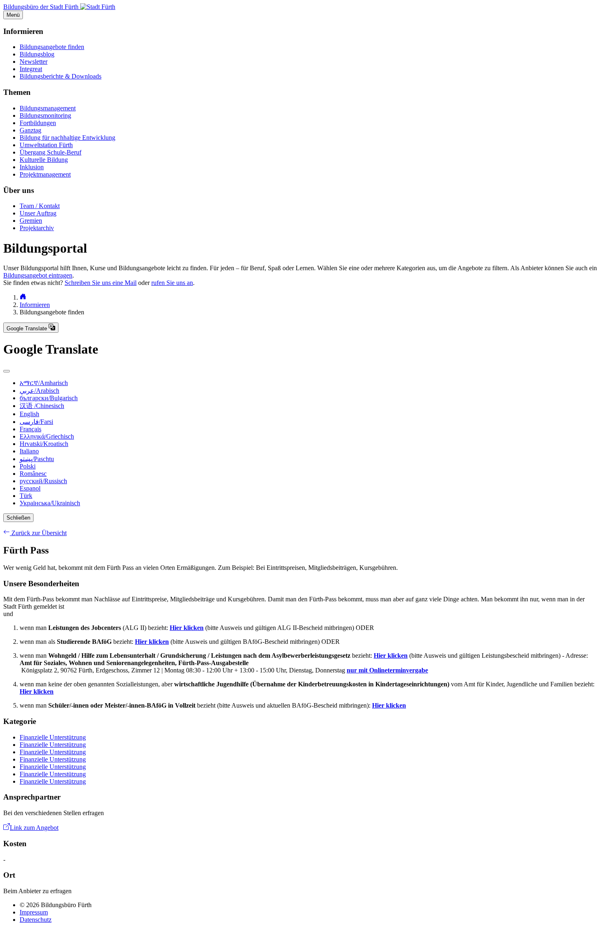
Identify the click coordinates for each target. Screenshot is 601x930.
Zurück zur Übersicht (38, 532)
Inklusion (32, 167)
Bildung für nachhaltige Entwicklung (67, 137)
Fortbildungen (38, 122)
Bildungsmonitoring (45, 115)
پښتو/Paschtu (37, 458)
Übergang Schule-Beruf (50, 152)
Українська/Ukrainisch (50, 503)
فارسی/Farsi (36, 421)
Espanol (30, 488)
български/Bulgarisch (49, 397)
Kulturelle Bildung (44, 159)
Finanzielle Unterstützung (53, 737)
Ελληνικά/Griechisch (47, 436)
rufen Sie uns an (172, 282)
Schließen (18, 518)
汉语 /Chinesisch (42, 405)
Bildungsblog (37, 54)
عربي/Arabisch (39, 390)
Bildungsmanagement (48, 108)
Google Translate (28, 328)
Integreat (31, 68)
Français (30, 429)
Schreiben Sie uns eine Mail (101, 282)
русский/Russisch (43, 480)
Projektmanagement (45, 174)
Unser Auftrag (38, 213)
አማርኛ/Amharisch (44, 382)
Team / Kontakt (40, 205)
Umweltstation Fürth (46, 144)
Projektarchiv (37, 227)
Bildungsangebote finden (52, 46)
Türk (26, 495)
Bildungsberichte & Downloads (60, 76)
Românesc (33, 473)
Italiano (29, 451)
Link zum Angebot (34, 827)
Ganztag (30, 130)
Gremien (31, 220)
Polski (28, 466)
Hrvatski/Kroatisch (44, 443)
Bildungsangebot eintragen (37, 275)
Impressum (34, 912)
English (29, 413)
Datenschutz (36, 919)
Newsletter (33, 61)
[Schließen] (6, 371)
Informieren (35, 304)
